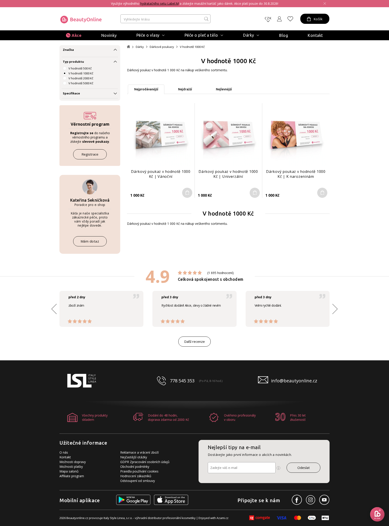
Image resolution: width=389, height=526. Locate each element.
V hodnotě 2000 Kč (80, 78)
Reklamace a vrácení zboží (139, 452)
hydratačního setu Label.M (159, 3)
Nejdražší (185, 89)
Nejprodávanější (146, 89)
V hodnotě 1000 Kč (80, 73)
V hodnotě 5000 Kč (80, 83)
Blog (283, 35)
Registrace (89, 154)
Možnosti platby (71, 466)
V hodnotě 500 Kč (80, 68)
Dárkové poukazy (162, 47)
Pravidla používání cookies (139, 471)
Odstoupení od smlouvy (137, 481)
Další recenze (194, 341)
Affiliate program (71, 476)
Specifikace (71, 93)
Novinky (109, 35)
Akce (76, 35)
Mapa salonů (69, 471)
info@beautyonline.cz (294, 381)
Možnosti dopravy (72, 462)
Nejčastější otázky (133, 457)
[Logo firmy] (80, 19)
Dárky (140, 47)
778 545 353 (182, 381)
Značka (68, 50)
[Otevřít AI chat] (377, 514)
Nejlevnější (224, 89)
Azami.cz (222, 518)
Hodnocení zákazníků (135, 476)
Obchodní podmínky (134, 466)
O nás (63, 452)
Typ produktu (73, 62)
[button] (335, 308)
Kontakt (315, 35)
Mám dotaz (90, 241)
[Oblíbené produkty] (290, 18)
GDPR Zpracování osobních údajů (145, 462)
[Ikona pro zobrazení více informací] (278, 468)
